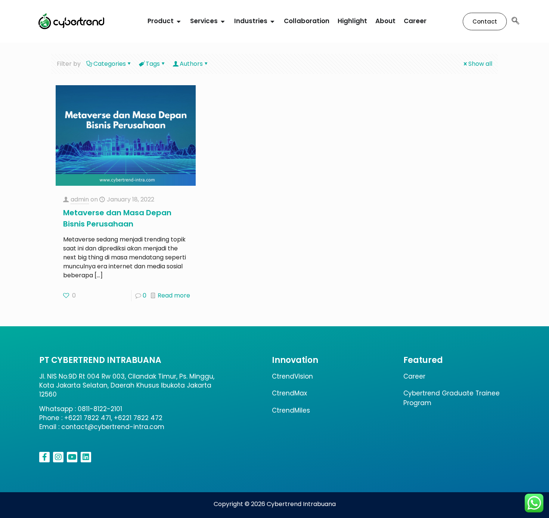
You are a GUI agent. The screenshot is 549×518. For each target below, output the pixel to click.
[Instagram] (58, 457)
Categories (109, 63)
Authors (191, 63)
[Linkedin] (86, 457)
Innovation (295, 360)
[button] (515, 21)
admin (80, 199)
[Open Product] (179, 21)
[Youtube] (72, 457)
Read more (174, 295)
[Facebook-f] (44, 457)
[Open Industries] (272, 21)
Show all (480, 63)
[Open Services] (223, 21)
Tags (153, 63)
